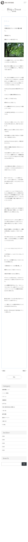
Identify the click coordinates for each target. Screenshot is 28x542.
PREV (4, 370)
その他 (3, 424)
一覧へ (14, 377)
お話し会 (4, 421)
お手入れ (4, 403)
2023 (3, 446)
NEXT (24, 370)
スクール (4, 396)
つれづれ (4, 410)
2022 (3, 450)
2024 (3, 443)
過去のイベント (5, 417)
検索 (24, 464)
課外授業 (4, 414)
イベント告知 (5, 393)
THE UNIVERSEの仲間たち (8, 407)
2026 (3, 436)
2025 (3, 439)
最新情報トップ (5, 389)
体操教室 (4, 400)
